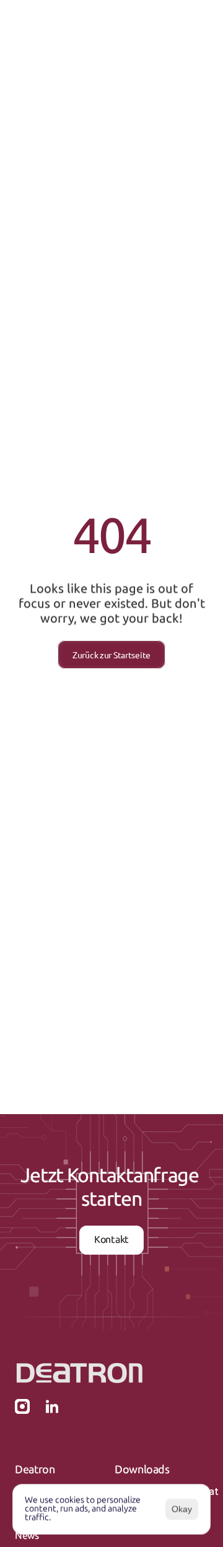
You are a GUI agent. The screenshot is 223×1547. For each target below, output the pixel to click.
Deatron (35, 1469)
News (27, 1535)
